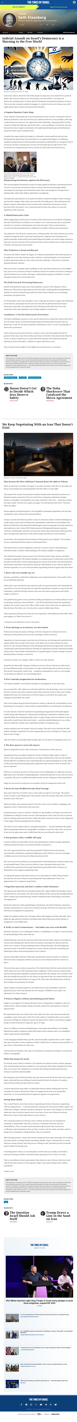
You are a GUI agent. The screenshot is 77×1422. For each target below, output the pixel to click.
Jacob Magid (24, 1349)
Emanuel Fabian (34, 1316)
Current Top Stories (39, 1248)
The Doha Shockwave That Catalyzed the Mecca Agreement (59, 393)
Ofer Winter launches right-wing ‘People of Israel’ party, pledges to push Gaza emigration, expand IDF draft (39, 1302)
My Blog (21, 32)
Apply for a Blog (69, 32)
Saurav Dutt (49, 1221)
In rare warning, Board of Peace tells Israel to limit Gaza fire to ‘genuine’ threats (45, 1314)
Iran (6, 1202)
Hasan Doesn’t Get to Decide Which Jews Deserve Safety (23, 393)
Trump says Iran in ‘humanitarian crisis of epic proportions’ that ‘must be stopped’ (46, 1347)
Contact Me (40, 32)
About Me (30, 32)
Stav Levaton (40, 1334)
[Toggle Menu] (2, 2)
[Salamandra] (55, 1414)
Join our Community (18, 7)
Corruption (23, 377)
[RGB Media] (40, 1414)
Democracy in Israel (34, 377)
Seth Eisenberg (32, 17)
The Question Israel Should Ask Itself (22, 1216)
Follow (21, 25)
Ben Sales (23, 1382)
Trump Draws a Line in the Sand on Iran (58, 1216)
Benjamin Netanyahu (10, 377)
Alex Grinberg (13, 1221)
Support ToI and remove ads (58, 7)
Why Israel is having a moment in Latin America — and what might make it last (44, 1380)
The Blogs (22, 14)
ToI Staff (39, 1305)
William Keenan (50, 400)
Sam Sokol (32, 1334)
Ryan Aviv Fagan (14, 400)
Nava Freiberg (24, 1316)
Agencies (31, 1349)
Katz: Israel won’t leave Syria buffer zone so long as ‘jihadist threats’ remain (44, 1364)
